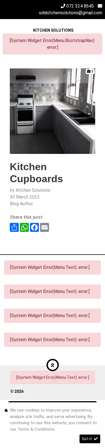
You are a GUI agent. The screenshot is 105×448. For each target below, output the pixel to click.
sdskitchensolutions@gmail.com (70, 12)
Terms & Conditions (36, 429)
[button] (52, 365)
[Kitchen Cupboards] (52, 111)
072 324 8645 (80, 6)
